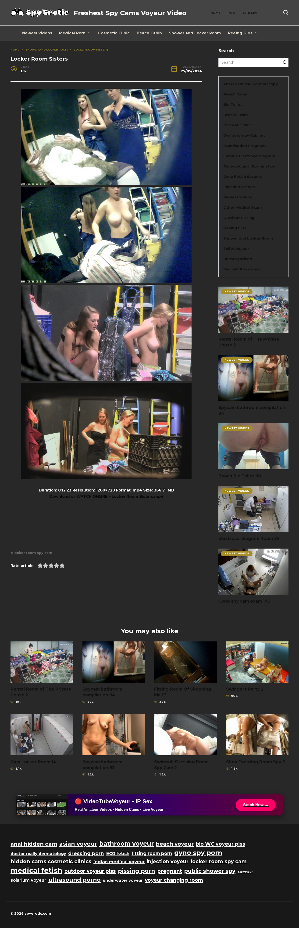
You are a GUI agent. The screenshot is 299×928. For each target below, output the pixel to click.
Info (232, 13)
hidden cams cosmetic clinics (51, 861)
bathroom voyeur (126, 843)
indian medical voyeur (119, 861)
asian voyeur (78, 843)
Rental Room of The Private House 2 (248, 342)
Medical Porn (72, 33)
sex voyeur (245, 871)
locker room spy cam (33, 553)
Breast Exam (235, 115)
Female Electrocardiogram (249, 156)
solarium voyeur (28, 880)
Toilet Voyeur (236, 248)
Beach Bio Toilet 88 (239, 475)
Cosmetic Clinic (114, 33)
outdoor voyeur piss (90, 871)
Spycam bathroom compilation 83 (102, 764)
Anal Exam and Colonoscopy (250, 84)
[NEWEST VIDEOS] (253, 330)
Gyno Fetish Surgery (242, 176)
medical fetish (36, 870)
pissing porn (136, 870)
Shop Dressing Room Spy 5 (255, 761)
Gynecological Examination (249, 166)
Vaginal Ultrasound (241, 269)
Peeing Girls (240, 33)
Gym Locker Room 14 (33, 761)
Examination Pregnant (244, 145)
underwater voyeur (123, 880)
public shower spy (209, 871)
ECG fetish (117, 853)
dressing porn (86, 853)
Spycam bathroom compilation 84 (251, 410)
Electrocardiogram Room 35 (248, 538)
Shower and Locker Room (195, 33)
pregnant (169, 871)
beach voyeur (175, 844)
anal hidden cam (34, 844)
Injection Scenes (239, 187)
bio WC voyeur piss (220, 844)
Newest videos (37, 33)
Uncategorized (237, 259)
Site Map (251, 13)
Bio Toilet (232, 104)
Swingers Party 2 (244, 689)
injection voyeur (168, 861)
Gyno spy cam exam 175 (244, 601)
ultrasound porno (74, 879)
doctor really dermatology (38, 853)
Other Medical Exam (242, 207)
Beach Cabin (149, 33)
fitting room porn (152, 853)
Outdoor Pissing (238, 217)
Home (215, 13)
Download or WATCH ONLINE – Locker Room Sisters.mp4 (106, 496)
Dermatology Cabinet (244, 135)
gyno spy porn (198, 853)
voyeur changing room (174, 880)
